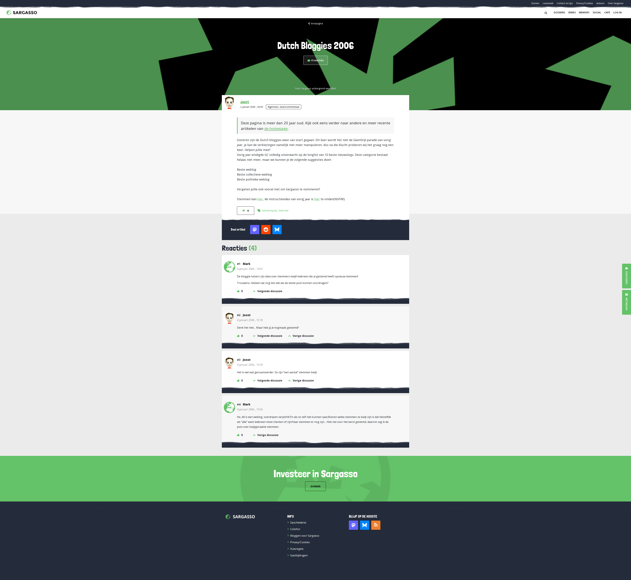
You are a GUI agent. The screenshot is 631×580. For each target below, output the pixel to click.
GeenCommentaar (289, 106)
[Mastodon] (353, 525)
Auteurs (600, 3)
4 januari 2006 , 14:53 (250, 269)
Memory (584, 12)
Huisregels (297, 549)
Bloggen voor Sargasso (304, 535)
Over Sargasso (615, 3)
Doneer (535, 3)
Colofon (295, 529)
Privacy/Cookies (584, 3)
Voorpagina (317, 23)
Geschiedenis (298, 522)
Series (572, 12)
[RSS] (375, 525)
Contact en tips (565, 3)
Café (607, 12)
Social (597, 12)
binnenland (269, 210)
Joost (244, 102)
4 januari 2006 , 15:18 (250, 320)
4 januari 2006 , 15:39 (250, 365)
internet (283, 210)
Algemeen (273, 106)
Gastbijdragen (299, 555)
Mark (246, 264)
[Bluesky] (364, 525)
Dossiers (559, 12)
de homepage (276, 128)
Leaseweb (548, 3)
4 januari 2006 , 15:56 (250, 409)
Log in (617, 12)
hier (260, 199)
